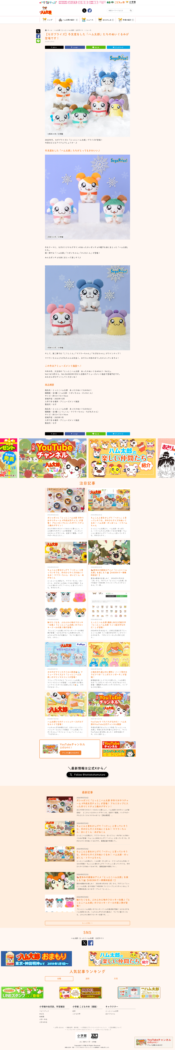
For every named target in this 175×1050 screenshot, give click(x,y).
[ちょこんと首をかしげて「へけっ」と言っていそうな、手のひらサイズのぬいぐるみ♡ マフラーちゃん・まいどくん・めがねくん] (60, 828)
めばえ (41, 1014)
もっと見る (87, 923)
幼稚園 (41, 1016)
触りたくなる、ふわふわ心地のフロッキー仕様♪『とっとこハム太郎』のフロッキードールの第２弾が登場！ (65, 624)
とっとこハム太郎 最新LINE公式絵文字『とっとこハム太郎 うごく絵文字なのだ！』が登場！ (108, 624)
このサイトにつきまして (103, 1029)
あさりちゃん (110, 1014)
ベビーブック (44, 1011)
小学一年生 (43, 1019)
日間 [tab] (59, 979)
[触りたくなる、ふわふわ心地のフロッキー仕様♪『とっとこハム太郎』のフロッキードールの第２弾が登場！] (60, 909)
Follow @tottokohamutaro (89, 774)
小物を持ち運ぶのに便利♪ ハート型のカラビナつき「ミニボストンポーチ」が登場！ (109, 674)
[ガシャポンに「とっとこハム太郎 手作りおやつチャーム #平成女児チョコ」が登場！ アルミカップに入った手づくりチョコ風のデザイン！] (60, 809)
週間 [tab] (87, 979)
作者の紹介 (127, 20)
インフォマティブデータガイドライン (79, 1029)
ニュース (89, 20)
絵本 (74, 1011)
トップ (49, 20)
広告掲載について (116, 1027)
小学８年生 (43, 1022)
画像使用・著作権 (72, 1027)
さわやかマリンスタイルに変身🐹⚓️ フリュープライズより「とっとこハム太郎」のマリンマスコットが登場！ (65, 674)
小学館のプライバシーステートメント (94, 1027)
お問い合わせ (59, 1027)
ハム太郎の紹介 (69, 20)
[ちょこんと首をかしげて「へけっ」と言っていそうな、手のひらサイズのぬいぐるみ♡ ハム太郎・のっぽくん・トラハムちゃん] (60, 854)
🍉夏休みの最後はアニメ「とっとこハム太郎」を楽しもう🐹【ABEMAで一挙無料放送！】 (109, 572)
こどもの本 (77, 1014)
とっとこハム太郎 (112, 1011)
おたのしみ (107, 20)
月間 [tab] (116, 979)
